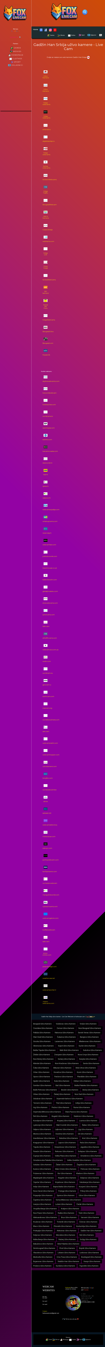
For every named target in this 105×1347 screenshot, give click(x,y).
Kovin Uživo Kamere (85, 1072)
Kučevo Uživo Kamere (42, 1169)
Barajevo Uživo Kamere (89, 1037)
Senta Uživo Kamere (91, 1063)
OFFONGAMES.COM (87, 1302)
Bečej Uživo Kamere (91, 1090)
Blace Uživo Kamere (41, 1226)
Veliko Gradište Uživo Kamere (79, 1160)
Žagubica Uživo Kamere (86, 1165)
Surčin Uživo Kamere (87, 1046)
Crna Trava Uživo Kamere (67, 1257)
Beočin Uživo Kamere (69, 1090)
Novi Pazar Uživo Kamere (43, 1213)
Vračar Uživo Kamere (88, 1024)
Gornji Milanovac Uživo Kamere (68, 1200)
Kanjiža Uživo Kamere (88, 1059)
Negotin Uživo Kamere (67, 1178)
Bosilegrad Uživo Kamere (91, 1257)
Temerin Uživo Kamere (42, 1103)
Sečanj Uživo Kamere (66, 1059)
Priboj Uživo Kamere (88, 1191)
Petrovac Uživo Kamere (90, 1169)
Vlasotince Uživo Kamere (43, 1253)
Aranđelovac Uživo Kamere (44, 1138)
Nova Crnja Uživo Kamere (88, 1055)
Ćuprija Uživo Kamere (42, 1156)
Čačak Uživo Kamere (84, 1204)
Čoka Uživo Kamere (41, 1068)
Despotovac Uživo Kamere (65, 1147)
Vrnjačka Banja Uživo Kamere (45, 1209)
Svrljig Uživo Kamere (88, 1239)
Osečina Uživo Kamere (64, 1134)
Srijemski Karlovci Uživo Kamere (69, 1099)
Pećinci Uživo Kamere (60, 1107)
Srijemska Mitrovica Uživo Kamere (47, 1112)
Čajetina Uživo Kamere (42, 1200)
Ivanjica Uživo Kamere (42, 1204)
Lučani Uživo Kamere (63, 1204)
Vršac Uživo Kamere (41, 1072)
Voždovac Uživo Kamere (65, 1024)
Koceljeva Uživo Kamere (43, 1121)
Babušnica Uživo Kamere (43, 1244)
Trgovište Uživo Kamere (88, 1266)
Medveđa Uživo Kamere (42, 1257)
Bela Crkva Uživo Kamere (86, 1068)
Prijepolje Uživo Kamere (42, 1195)
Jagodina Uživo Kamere (89, 1147)
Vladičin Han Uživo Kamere (68, 1261)
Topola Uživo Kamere (41, 1147)
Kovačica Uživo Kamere (63, 1072)
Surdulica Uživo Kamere (65, 1266)
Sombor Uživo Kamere (42, 1085)
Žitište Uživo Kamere (41, 1055)
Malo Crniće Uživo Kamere (65, 1169)
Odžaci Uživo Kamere (82, 1081)
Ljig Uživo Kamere (85, 1129)
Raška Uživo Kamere (66, 1213)
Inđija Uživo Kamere (83, 1103)
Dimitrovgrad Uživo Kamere (44, 1248)
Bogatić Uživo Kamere (60, 1116)
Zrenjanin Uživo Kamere (64, 1055)
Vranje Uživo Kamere (91, 1261)
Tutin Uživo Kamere (86, 1213)
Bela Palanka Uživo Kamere (68, 1244)
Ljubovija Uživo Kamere (42, 1125)
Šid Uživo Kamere (40, 1116)
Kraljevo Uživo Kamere (70, 1209)
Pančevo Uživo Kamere (63, 1077)
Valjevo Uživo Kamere (42, 1129)
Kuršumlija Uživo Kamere (86, 1226)
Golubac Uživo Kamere (42, 1165)
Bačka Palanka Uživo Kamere (86, 1085)
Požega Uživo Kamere (67, 1191)
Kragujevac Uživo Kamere (43, 1143)
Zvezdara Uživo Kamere (42, 1028)
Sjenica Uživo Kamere (65, 1195)
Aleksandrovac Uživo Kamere (45, 1217)
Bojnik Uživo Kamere (87, 1248)
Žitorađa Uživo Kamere (63, 1226)
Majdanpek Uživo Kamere (43, 1178)
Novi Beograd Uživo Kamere (89, 1028)
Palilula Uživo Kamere (41, 1033)
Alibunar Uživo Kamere (62, 1068)
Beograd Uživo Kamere (42, 1024)
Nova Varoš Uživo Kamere (43, 1191)
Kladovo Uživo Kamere (85, 1173)
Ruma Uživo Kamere (82, 1107)
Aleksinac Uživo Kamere (66, 1231)
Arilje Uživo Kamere (41, 1187)
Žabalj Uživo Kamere (62, 1094)
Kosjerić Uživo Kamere (88, 1187)
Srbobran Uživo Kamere (42, 1099)
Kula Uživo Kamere (61, 1081)
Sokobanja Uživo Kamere (89, 1182)
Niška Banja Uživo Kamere (43, 1239)
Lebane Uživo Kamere (66, 1253)
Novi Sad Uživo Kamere (84, 1094)
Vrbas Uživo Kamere (41, 1094)
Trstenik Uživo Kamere (66, 1222)
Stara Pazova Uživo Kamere (76, 1112)
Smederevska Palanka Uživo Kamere (48, 1160)
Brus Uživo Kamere (68, 1217)
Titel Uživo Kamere (63, 1103)
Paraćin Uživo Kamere (42, 1151)
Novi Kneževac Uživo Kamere (67, 1063)
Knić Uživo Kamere (89, 1138)
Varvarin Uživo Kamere (90, 1217)
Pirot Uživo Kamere (67, 1248)
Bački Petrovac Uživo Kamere (45, 1090)
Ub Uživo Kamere (85, 1134)
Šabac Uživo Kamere (90, 1125)
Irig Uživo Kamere (40, 1107)
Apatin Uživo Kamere (41, 1081)
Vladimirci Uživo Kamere (83, 1116)
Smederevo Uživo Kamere (90, 1156)
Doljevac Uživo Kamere (42, 1235)
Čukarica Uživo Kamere (66, 1037)
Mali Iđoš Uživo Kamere (69, 1050)
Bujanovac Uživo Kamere (43, 1261)
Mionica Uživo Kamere (42, 1134)
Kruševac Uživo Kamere (42, 1222)
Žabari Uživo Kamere (64, 1165)
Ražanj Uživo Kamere (67, 1239)
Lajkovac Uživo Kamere (64, 1129)
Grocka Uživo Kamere (42, 1041)
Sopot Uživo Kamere (66, 1046)
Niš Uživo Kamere (86, 1235)
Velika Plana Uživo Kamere (65, 1156)
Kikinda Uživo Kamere (42, 1063)
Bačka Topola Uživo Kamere (44, 1050)
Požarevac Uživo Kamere (43, 1173)
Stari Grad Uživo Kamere (43, 1037)
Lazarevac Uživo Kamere (65, 1041)
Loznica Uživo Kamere (88, 1121)
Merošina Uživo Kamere (65, 1235)
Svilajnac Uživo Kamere (87, 1151)
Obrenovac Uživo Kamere (43, 1046)
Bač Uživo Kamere (63, 1085)
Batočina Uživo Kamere (68, 1138)
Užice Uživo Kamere (87, 1195)
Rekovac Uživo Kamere (64, 1151)
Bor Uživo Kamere (65, 1173)
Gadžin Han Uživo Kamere (91, 1231)
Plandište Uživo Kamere (86, 1077)
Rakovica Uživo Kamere (64, 1033)
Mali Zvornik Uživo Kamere (67, 1125)
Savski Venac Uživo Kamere (89, 1033)
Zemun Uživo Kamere (65, 1028)
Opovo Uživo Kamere (41, 1077)
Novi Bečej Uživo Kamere (43, 1059)
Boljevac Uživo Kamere (89, 1178)
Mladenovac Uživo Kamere (89, 1041)
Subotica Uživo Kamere (92, 1050)
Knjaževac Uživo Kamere (65, 1182)
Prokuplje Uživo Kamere (42, 1231)
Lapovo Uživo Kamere (67, 1143)
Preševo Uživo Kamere (42, 1266)
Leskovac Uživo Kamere (89, 1253)
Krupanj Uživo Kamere (66, 1121)
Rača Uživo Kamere (87, 1143)
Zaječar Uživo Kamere (42, 1182)
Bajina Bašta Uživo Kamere (64, 1187)
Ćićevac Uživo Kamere (88, 1222)
